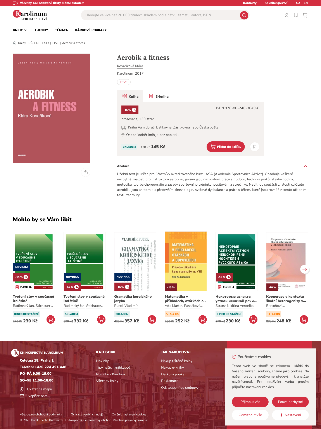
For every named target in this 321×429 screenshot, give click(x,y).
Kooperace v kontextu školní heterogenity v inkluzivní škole (285, 298)
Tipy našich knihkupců (113, 367)
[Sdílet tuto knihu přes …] (85, 172)
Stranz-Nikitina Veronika (235, 305)
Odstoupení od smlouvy (179, 387)
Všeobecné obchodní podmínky (41, 414)
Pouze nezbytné (290, 401)
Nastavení (293, 415)
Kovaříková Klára (130, 66)
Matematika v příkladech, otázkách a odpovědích (184, 298)
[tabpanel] (190, 129)
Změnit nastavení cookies (129, 414)
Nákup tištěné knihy (176, 361)
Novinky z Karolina (110, 374)
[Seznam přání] (296, 15)
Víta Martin (173, 305)
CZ (298, 3)
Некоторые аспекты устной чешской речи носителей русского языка (235, 298)
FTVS (55, 43)
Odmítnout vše (250, 415)
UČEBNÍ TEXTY (38, 43)
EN (306, 3)
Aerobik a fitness (73, 43)
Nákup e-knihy (172, 367)
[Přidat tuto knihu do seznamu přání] (254, 146)
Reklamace (169, 380)
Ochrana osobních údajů (87, 414)
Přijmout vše (250, 401)
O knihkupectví (276, 3)
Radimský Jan (23, 305)
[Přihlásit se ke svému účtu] (287, 15)
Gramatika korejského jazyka (133, 298)
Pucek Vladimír (126, 305)
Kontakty (250, 3)
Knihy (22, 43)
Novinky (102, 361)
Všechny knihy (107, 380)
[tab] (130, 96)
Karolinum (125, 73)
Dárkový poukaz (173, 374)
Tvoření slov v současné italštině (33, 298)
